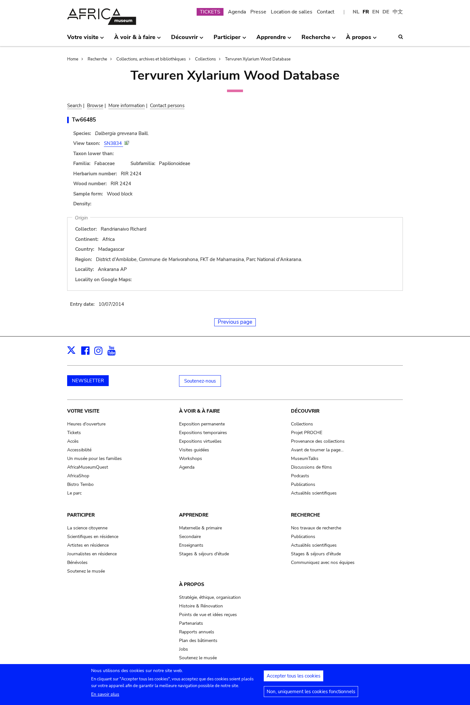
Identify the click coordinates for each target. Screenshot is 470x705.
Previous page (235, 322)
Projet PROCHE (306, 433)
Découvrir (305, 411)
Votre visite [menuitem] (82, 39)
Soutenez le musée (86, 571)
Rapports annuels (196, 632)
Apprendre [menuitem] (271, 39)
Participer (81, 515)
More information (126, 105)
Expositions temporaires (203, 433)
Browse (95, 105)
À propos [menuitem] (358, 39)
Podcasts (300, 476)
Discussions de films (311, 467)
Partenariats (191, 623)
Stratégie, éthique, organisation (210, 597)
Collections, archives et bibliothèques (151, 59)
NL (356, 11)
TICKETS (210, 11)
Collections (205, 59)
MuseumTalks (304, 458)
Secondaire (190, 537)
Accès (73, 441)
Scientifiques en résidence (92, 537)
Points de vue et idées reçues (208, 615)
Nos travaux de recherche (316, 528)
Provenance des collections (318, 441)
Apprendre (193, 515)
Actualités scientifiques (314, 493)
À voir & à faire (199, 411)
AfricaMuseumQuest (87, 467)
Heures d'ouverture (86, 424)
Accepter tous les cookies (293, 676)
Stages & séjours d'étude (204, 554)
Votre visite (83, 411)
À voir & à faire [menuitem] (134, 39)
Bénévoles (77, 562)
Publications (303, 484)
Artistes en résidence (88, 545)
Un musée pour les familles (94, 458)
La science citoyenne (87, 528)
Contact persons (167, 105)
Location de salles (291, 11)
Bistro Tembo (80, 484)
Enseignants (191, 545)
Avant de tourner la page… (317, 450)
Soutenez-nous (200, 381)
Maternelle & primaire (200, 528)
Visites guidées (194, 450)
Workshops (190, 458)
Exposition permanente (202, 424)
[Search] (400, 37)
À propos (191, 584)
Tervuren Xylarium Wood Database (258, 59)
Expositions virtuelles (200, 441)
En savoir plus (105, 694)
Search (74, 105)
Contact (325, 11)
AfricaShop (78, 476)
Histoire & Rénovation (201, 606)
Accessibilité (79, 450)
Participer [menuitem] (227, 39)
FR (366, 11)
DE (385, 11)
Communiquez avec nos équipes (323, 562)
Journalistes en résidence (92, 554)
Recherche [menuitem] (316, 39)
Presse (258, 11)
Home (72, 59)
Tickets (74, 433)
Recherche (97, 59)
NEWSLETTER (88, 380)
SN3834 (113, 143)
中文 (398, 11)
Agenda (237, 11)
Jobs (183, 649)
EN (375, 11)
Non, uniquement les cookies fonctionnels (311, 691)
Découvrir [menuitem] (184, 39)
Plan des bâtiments (198, 641)
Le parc (74, 493)
